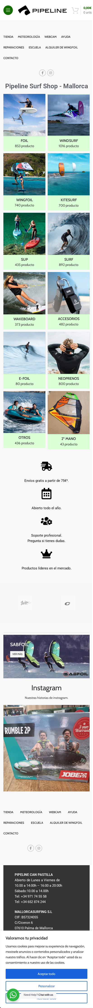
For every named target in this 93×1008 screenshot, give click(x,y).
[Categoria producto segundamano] (69, 420)
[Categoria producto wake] (24, 300)
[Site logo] (42, 10)
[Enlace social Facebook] (42, 72)
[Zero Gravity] (68, 603)
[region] (46, 969)
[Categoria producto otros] (24, 419)
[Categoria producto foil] (24, 122)
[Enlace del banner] (46, 656)
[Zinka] (24, 603)
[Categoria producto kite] (69, 181)
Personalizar (46, 986)
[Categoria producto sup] (24, 241)
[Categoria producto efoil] (24, 360)
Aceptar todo (46, 974)
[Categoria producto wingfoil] (24, 181)
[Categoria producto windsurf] (69, 122)
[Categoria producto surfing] (69, 241)
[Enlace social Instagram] (50, 72)
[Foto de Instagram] (46, 748)
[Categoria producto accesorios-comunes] (69, 300)
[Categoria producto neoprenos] (69, 360)
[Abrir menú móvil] (8, 10)
